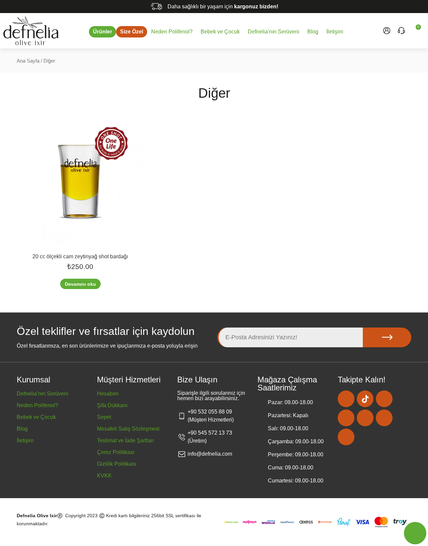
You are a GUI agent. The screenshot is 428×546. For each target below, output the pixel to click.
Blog (312, 31)
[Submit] (387, 337)
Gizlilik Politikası (116, 464)
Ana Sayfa (28, 61)
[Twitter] (365, 418)
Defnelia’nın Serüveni (273, 31)
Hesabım (107, 393)
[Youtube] (384, 418)
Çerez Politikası (115, 452)
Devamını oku (80, 284)
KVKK (104, 475)
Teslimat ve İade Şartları (125, 440)
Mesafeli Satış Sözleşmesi (128, 429)
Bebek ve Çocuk (220, 31)
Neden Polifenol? (172, 31)
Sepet (104, 417)
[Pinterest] (346, 418)
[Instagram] (346, 398)
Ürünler (102, 31)
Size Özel (131, 31)
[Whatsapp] (346, 437)
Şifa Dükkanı (112, 405)
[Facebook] (384, 398)
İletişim (334, 31)
